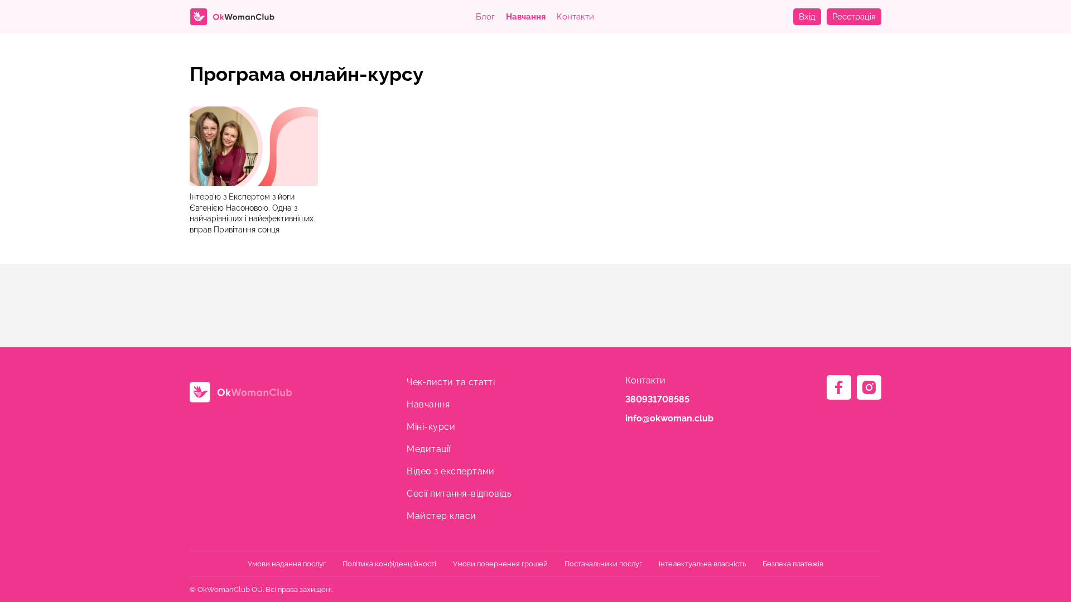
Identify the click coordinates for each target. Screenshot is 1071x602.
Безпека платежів (793, 564)
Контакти (575, 17)
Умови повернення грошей (500, 564)
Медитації (428, 449)
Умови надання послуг (287, 564)
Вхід (807, 17)
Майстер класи (441, 516)
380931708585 (657, 399)
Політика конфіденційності (389, 564)
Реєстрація (854, 17)
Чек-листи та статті (451, 382)
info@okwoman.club (669, 418)
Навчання (526, 17)
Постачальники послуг (603, 564)
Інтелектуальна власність (702, 564)
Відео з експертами (451, 471)
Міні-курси (431, 426)
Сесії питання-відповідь (459, 493)
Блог (485, 17)
